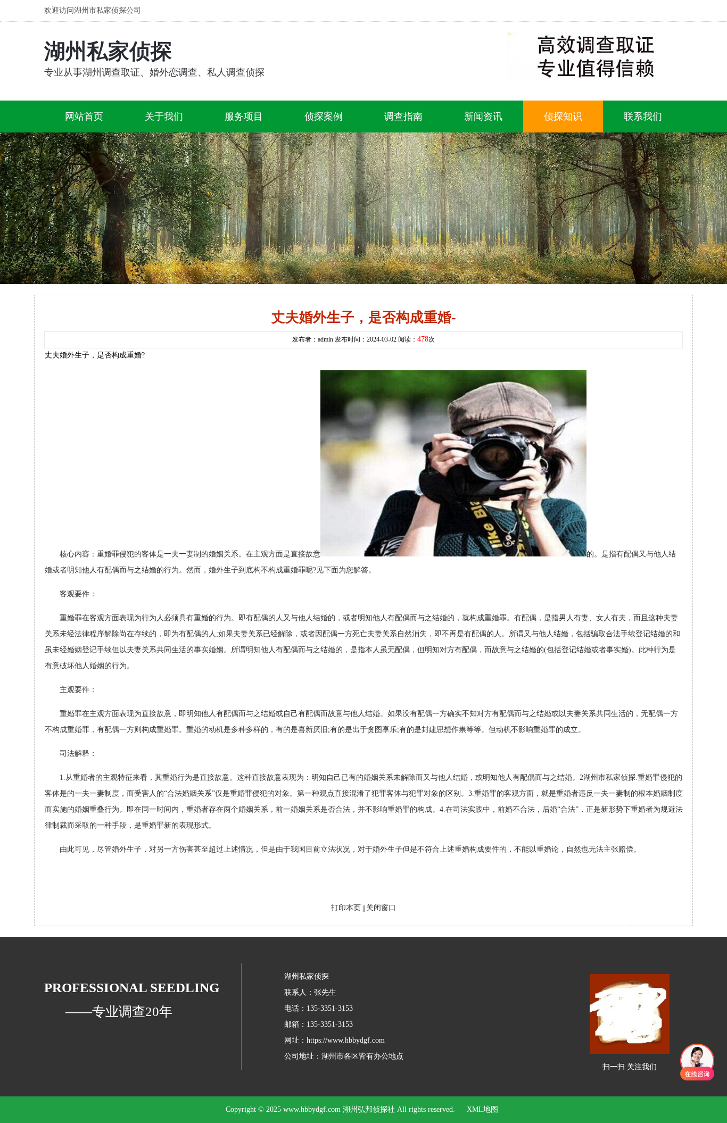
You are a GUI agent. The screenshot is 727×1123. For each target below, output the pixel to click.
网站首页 (84, 116)
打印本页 (346, 908)
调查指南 (403, 116)
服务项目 (244, 116)
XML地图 (482, 1109)
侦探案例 (323, 116)
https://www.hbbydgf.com (346, 1040)
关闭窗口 (381, 908)
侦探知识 (563, 116)
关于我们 (164, 116)
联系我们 (643, 116)
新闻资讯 (483, 116)
